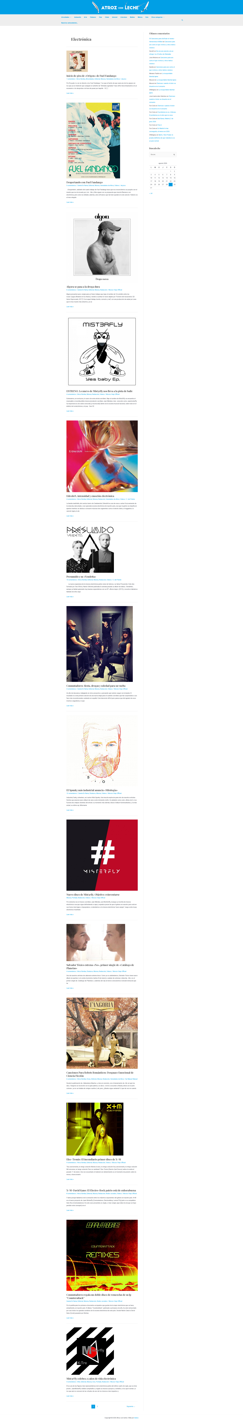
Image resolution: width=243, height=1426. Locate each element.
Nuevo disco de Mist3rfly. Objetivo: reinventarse (93, 894)
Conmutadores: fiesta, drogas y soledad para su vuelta (95, 685)
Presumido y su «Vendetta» (81, 576)
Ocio (146, 17)
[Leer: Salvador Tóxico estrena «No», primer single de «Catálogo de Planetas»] (95, 942)
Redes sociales (111, 1193)
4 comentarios (71, 394)
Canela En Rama (82, 185)
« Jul (150, 193)
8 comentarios (71, 1193)
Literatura (123, 17)
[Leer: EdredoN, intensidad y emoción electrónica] (102, 456)
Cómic (107, 17)
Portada (74, 898)
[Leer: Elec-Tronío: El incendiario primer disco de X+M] (94, 1129)
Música (140, 17)
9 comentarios (71, 1162)
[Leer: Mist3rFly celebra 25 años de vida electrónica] (90, 1351)
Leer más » (70, 93)
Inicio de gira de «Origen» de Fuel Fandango (91, 75)
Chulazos (93, 17)
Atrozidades (65, 17)
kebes (136, 1418)
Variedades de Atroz (113, 79)
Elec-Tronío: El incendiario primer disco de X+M (93, 1159)
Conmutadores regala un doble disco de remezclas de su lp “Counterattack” (98, 1296)
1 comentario (70, 79)
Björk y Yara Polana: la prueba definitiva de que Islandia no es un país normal (162, 138)
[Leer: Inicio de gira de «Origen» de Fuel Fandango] (77, 61)
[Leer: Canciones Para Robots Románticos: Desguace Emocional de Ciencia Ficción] (102, 1033)
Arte (85, 17)
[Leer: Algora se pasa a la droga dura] (102, 247)
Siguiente (131, 1406)
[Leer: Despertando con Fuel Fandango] (93, 140)
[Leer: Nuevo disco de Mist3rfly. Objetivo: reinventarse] (102, 855)
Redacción (103, 290)
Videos (116, 185)
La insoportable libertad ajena (166, 80)
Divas (88, 1079)
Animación (77, 17)
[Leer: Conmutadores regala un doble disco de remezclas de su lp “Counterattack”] (102, 1255)
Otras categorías (157, 17)
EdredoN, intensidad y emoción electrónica (90, 496)
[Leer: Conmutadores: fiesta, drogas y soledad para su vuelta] (99, 644)
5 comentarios (71, 185)
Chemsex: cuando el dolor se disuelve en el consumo (162, 99)
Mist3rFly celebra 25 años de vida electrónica (91, 1378)
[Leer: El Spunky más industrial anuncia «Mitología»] (102, 750)
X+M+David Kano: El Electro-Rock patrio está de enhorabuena (101, 1190)
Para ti (159, 125)
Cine (100, 17)
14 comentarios (71, 580)
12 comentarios (71, 793)
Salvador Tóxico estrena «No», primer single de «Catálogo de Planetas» (100, 966)
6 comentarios (71, 290)
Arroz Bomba (81, 79)
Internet (114, 17)
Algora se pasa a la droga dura (83, 286)
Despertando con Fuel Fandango (84, 182)
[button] (70, 17)
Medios (132, 17)
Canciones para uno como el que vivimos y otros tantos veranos (162, 45)
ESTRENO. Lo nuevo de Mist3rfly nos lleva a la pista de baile (99, 391)
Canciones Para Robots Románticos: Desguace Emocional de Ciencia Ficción (99, 1074)
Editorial (97, 79)
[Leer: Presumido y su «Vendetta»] (90, 549)
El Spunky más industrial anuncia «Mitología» (92, 790)
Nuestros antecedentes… (69, 23)
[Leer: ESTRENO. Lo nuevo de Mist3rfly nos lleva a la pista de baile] (102, 351)
